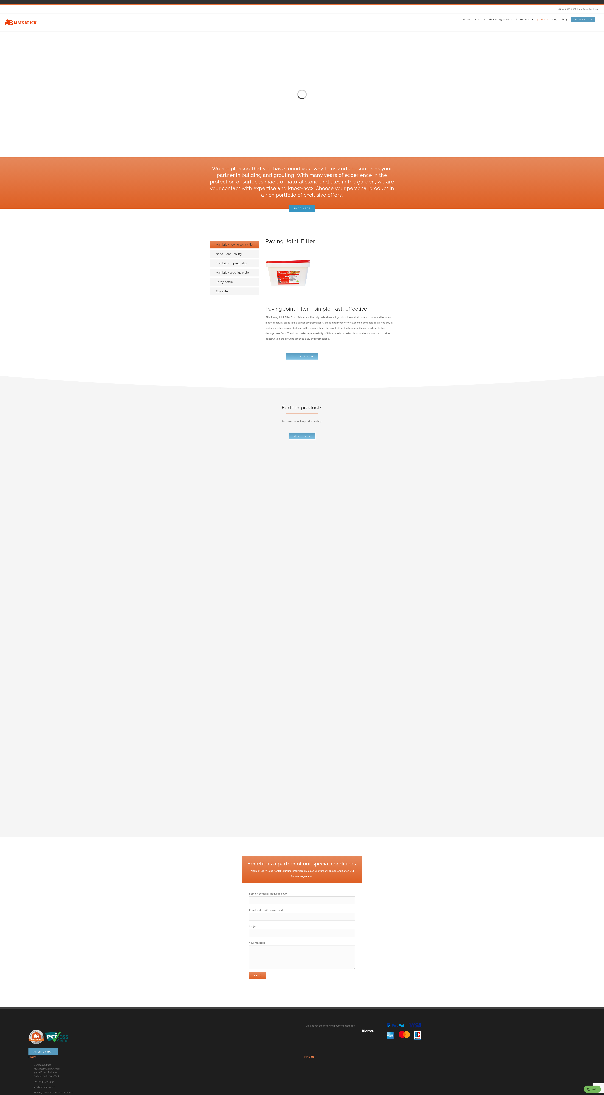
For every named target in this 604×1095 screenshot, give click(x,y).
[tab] (234, 244)
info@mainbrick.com (589, 9)
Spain (233, 2)
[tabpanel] (330, 293)
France (237, 2)
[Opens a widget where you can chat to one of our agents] (592, 1089)
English (241, 2)
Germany (228, 2)
